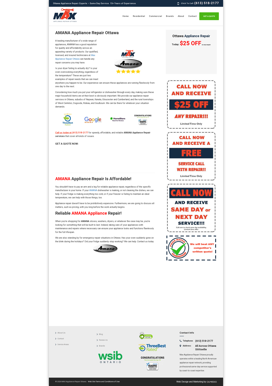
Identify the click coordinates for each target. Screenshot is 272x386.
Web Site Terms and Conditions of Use (104, 381)
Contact (192, 16)
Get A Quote (209, 16)
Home (126, 16)
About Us (61, 333)
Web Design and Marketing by (191, 381)
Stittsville (201, 349)
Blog (101, 334)
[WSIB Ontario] (109, 356)
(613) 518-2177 (206, 3)
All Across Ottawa (205, 345)
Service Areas (63, 344)
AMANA (93, 190)
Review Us (103, 340)
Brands (170, 16)
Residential (139, 16)
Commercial (155, 16)
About (181, 16)
